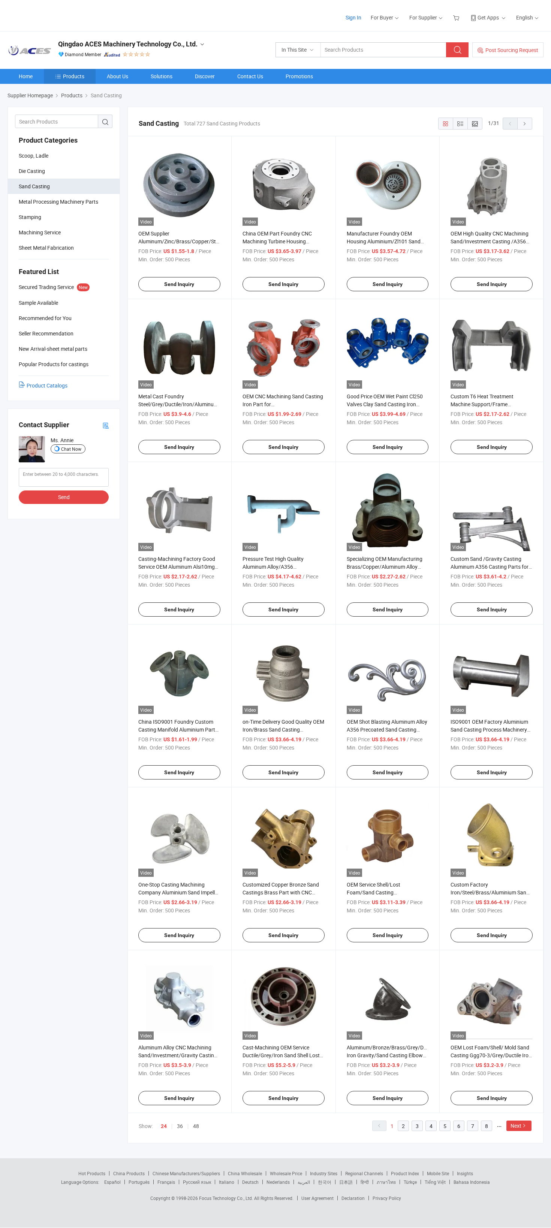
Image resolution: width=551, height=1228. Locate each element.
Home (26, 76)
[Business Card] (106, 425)
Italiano (226, 1182)
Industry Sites (323, 1173)
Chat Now (71, 449)
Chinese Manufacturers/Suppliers (186, 1173)
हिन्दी (365, 1182)
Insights (465, 1173)
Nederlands (278, 1182)
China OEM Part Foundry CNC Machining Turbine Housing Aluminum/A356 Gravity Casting (280, 241)
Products (73, 76)
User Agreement (317, 1198)
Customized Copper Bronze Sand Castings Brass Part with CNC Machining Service (281, 892)
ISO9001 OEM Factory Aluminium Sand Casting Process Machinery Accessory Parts (489, 729)
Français (166, 1182)
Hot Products (91, 1173)
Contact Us (250, 76)
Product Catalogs (47, 385)
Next (516, 1125)
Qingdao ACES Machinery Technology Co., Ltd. (128, 44)
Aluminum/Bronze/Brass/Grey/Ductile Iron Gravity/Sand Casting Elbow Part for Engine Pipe (391, 1055)
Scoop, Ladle (33, 155)
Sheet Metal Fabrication (46, 247)
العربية (304, 1182)
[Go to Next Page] (525, 123)
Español (112, 1182)
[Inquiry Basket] (457, 17)
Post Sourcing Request (511, 50)
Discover (205, 76)
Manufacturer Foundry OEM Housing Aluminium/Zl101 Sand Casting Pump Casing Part (384, 241)
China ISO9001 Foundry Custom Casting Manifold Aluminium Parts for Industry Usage (178, 729)
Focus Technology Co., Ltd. (226, 1198)
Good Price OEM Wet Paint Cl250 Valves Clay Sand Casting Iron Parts (385, 404)
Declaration (353, 1198)
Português (139, 1182)
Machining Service (40, 232)
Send (64, 497)
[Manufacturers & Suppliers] (55, 15)
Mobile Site (438, 1173)
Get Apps (488, 17)
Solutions (161, 76)
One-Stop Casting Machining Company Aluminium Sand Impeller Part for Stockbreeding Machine (178, 892)
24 (164, 1126)
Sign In (353, 17)
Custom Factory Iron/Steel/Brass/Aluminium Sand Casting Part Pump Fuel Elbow (490, 892)
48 (196, 1126)
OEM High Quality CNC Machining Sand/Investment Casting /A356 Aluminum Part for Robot (490, 241)
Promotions (299, 76)
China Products (129, 1173)
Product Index (405, 1173)
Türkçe (410, 1182)
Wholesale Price (286, 1173)
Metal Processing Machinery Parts (58, 201)
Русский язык (197, 1182)
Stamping (30, 217)
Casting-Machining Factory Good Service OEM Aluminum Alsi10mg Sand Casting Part (176, 566)
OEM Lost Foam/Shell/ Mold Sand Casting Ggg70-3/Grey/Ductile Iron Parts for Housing (491, 1055)
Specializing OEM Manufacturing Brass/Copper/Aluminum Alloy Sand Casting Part (384, 566)
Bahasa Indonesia (472, 1182)
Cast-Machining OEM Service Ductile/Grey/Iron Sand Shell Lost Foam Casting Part (281, 1055)
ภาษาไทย (386, 1182)
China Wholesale (245, 1173)
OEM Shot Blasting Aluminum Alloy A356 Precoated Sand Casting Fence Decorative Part (387, 729)
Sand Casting (34, 186)
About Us (117, 76)
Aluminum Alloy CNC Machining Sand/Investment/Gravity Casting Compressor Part (177, 1055)
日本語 (346, 1182)
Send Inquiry (179, 284)
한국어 (324, 1182)
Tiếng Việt (435, 1182)
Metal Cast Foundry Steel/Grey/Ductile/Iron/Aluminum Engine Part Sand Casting (178, 404)
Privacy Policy (387, 1198)
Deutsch (250, 1182)
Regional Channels (364, 1173)
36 (180, 1126)
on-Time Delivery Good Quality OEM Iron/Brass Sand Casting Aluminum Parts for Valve (283, 729)
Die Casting (32, 170)
